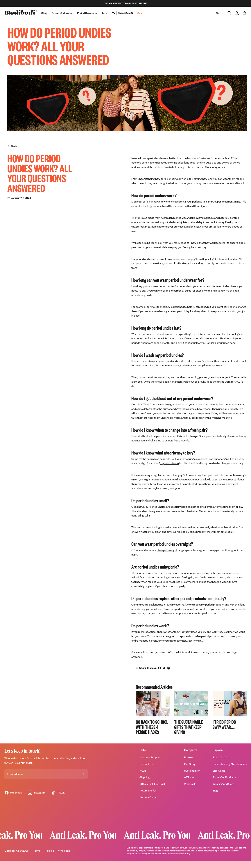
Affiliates (189, 777)
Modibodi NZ (11, 850)
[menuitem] (124, 13)
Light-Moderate (169, 463)
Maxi (236, 475)
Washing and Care (223, 784)
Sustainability (192, 770)
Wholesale (190, 784)
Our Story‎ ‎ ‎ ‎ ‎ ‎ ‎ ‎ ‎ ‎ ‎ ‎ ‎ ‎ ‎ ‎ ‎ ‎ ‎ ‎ (195, 764)
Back (14, 146)
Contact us (146, 764)
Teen (104, 13)
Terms (36, 850)
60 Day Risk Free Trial (152, 784)
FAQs (142, 770)
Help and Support (149, 757)
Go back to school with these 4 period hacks (152, 727)
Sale (140, 13)
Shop (44, 13)
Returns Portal (147, 797)
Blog (215, 790)
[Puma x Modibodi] (124, 13)
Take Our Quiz (221, 757)
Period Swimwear (87, 13)
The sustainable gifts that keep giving (188, 727)
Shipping (144, 777)
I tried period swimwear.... (224, 724)
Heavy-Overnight (167, 550)
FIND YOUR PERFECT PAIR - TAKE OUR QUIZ (126, 3)
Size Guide (219, 770)
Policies (49, 850)
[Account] (237, 13)
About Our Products (224, 777)
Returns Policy (147, 790)
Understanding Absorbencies (230, 764)
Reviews (189, 757)
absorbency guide (181, 290)
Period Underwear (62, 13)
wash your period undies (166, 361)
